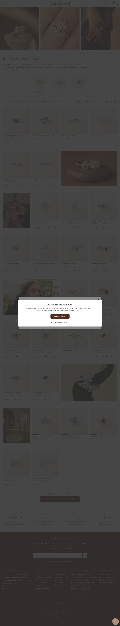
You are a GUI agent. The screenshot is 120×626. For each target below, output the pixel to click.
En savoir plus (79, 310)
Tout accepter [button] (60, 316)
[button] (60, 322)
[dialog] (60, 312)
